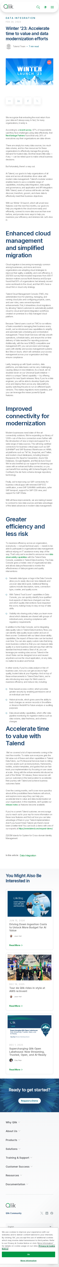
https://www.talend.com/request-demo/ (36, 828)
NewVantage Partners (15, 135)
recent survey (25, 130)
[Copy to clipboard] (9, 101)
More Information (28, 1260)
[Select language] (45, 7)
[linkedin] (18, 101)
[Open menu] (52, 7)
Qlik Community (13, 1213)
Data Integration (28, 855)
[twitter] (37, 101)
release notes (12, 804)
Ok (28, 1254)
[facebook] (28, 101)
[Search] (38, 7)
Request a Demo (29, 1101)
